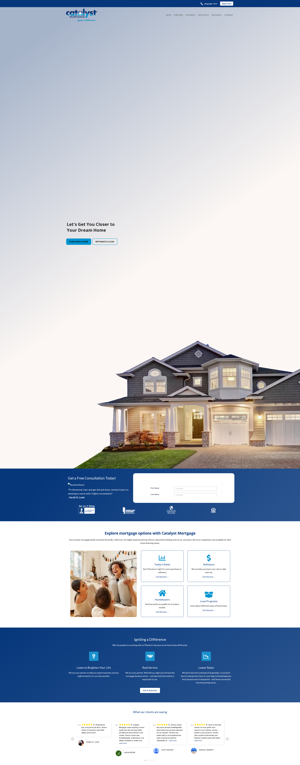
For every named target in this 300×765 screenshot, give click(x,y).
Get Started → (162, 577)
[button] (209, 4)
